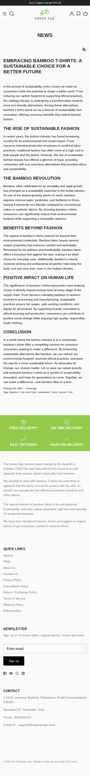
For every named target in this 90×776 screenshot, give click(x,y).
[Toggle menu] (4, 13)
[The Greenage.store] (45, 13)
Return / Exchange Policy (20, 592)
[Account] (70, 13)
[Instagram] (17, 673)
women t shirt (66, 392)
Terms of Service (14, 598)
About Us (9, 567)
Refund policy (12, 610)
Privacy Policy (12, 580)
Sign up (14, 661)
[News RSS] (84, 49)
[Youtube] (11, 673)
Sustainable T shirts (48, 392)
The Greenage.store (21, 761)
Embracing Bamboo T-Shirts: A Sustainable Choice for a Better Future (42, 66)
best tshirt (31, 392)
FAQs (7, 561)
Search (8, 555)
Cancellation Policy (15, 586)
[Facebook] (4, 673)
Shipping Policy (13, 604)
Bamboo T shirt (17, 392)
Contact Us (10, 574)
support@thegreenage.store (36, 725)
